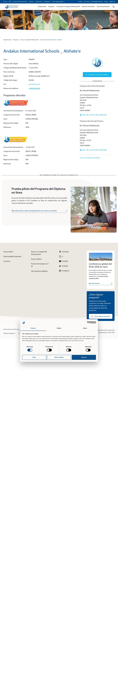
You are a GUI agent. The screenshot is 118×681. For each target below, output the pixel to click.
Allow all (83, 357)
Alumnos (31, 1)
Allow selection (59, 357)
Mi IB (10, 1)
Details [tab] (59, 328)
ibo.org (5, 1)
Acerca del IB (87, 1)
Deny (34, 357)
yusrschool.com (34, 84)
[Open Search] (114, 7)
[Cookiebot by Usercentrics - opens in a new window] (88, 322)
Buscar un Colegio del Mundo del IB (30, 39)
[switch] (49, 350)
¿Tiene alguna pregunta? (58, 1)
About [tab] (85, 328)
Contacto (106, 1)
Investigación (47, 1)
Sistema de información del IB (20, 1)
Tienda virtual (39, 1)
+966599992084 (34, 88)
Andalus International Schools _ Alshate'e (51, 39)
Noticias (80, 1)
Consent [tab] (33, 328)
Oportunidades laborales (96, 1)
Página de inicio (7, 39)
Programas (16, 39)
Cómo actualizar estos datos (90, 158)
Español (111, 1)
